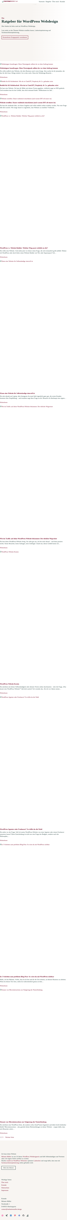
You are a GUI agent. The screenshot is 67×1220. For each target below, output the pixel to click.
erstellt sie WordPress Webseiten (16, 1161)
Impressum (4, 1190)
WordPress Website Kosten (9, 684)
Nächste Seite (9, 1137)
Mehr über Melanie (8, 1167)
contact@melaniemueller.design (11, 1209)
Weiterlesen (3, 77)
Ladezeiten (37, 1161)
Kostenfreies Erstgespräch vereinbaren (15, 37)
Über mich (4, 1182)
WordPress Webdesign (28, 26)
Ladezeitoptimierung (41, 30)
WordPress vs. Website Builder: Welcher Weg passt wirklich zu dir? (24, 248)
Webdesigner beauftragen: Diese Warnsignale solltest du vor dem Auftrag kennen (29, 68)
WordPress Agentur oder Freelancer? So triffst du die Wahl (21, 829)
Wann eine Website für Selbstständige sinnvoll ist (17, 393)
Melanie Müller (6, 1156)
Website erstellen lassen (26, 30)
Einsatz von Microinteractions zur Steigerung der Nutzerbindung (23, 1122)
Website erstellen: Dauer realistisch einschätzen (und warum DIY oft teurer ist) (27, 102)
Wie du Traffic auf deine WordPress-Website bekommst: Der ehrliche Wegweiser (28, 538)
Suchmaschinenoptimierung (10, 32)
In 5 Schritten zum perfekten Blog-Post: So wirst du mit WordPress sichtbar (27, 976)
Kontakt (3, 1185)
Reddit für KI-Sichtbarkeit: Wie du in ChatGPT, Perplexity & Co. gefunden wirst (29, 85)
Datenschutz (5, 1188)
